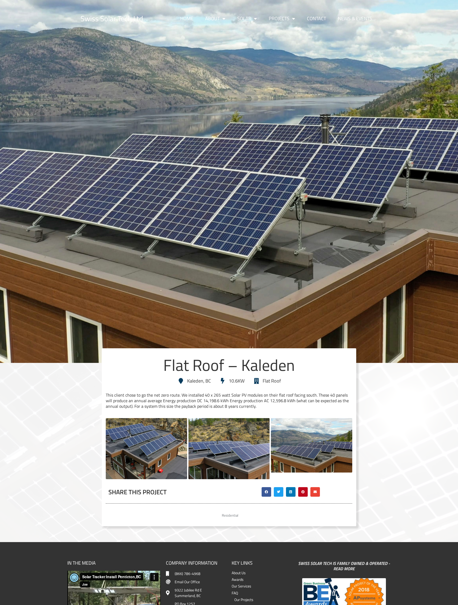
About (212, 18)
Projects (279, 18)
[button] (266, 492)
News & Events (355, 18)
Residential (230, 515)
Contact (316, 18)
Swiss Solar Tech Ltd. (113, 18)
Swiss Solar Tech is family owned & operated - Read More (344, 566)
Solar (244, 18)
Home (186, 18)
